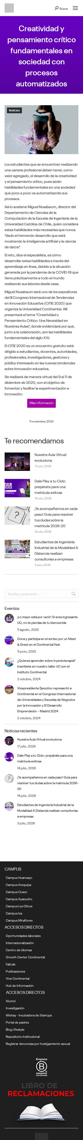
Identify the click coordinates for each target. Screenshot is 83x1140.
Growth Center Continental (25, 956)
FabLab (10, 964)
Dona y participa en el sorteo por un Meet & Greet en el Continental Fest (46, 641)
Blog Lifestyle (15, 1029)
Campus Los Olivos (19, 905)
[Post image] (17, 462)
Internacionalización (20, 942)
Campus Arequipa (18, 884)
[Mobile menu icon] (75, 8)
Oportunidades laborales (23, 935)
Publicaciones (15, 971)
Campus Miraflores (19, 920)
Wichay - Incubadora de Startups (29, 1015)
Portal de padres (17, 1022)
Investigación (15, 1007)
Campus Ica (14, 913)
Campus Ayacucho (19, 898)
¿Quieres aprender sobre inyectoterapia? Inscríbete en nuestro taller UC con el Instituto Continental (46, 666)
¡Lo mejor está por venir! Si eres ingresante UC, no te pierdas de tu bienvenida (47, 619)
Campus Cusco (16, 891)
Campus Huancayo (19, 877)
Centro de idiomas (19, 949)
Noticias (14, 110)
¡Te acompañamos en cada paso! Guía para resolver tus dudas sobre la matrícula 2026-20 (56, 516)
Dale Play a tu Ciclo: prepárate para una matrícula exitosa (50, 486)
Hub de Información (20, 985)
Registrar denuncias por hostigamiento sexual (38, 1043)
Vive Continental (18, 978)
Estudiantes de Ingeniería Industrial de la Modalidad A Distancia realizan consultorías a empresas (56, 550)
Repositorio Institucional (23, 1036)
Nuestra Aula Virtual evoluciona (50, 457)
